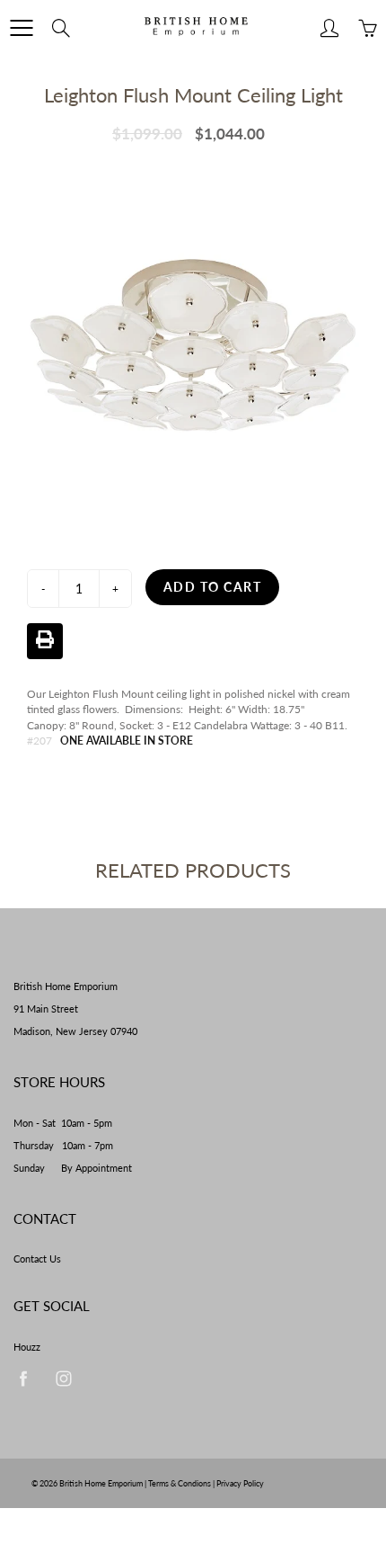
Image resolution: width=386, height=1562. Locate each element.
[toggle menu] (21, 27)
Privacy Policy (240, 1483)
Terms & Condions (179, 1483)
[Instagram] (63, 1379)
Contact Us (37, 1259)
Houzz (26, 1347)
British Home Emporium (102, 1483)
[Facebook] (23, 1379)
